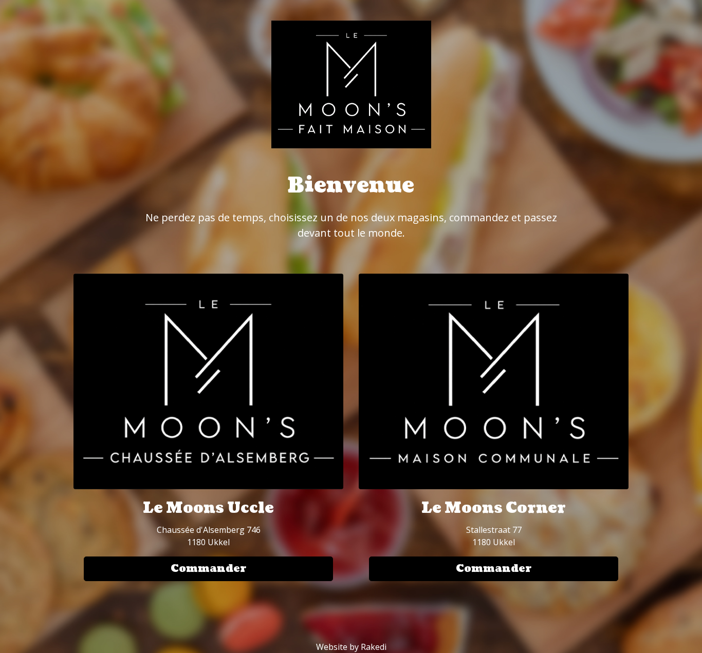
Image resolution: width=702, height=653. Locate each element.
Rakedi (373, 646)
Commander (209, 569)
